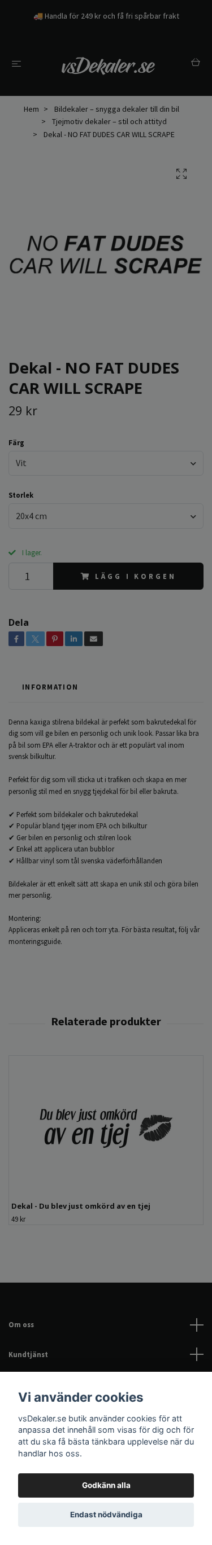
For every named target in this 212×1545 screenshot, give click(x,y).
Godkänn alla (106, 1485)
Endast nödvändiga (106, 1514)
